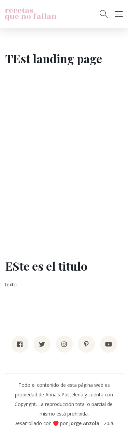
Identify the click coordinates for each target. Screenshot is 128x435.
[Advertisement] (64, 160)
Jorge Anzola (84, 423)
